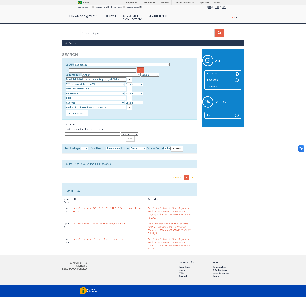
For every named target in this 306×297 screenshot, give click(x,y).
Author (182, 270)
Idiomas (209, 7)
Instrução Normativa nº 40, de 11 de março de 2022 (98, 223)
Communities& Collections (132, 18)
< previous (212, 86)
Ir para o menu (102, 7)
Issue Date (184, 267)
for (67, 70)
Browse (111, 16)
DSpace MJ (70, 43)
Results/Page (72, 148)
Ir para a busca (117, 7)
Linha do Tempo (156, 16)
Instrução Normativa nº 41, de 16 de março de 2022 (98, 239)
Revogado (212, 80)
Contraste (222, 7)
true (209, 115)
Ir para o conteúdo (86, 7)
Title (181, 273)
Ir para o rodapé (134, 7)
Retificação (212, 73)
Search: (70, 65)
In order (125, 148)
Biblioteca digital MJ (83, 16)
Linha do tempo (221, 273)
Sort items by (98, 148)
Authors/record (155, 148)
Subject (183, 276)
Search (216, 276)
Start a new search (77, 113)
